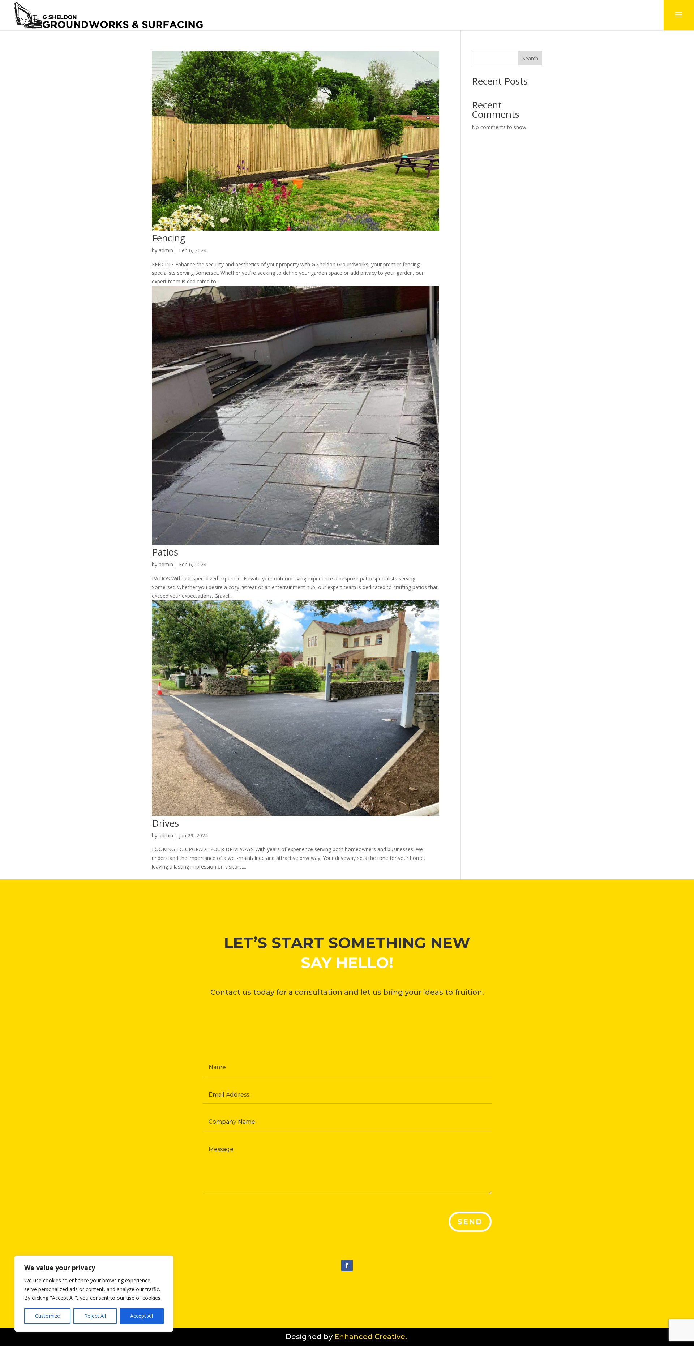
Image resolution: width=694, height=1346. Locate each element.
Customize (47, 1315)
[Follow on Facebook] (347, 1265)
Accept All (141, 1315)
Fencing (168, 237)
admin (166, 250)
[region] (94, 1294)
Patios (165, 551)
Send (470, 1221)
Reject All (95, 1315)
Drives (165, 823)
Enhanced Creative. (371, 1336)
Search (530, 58)
